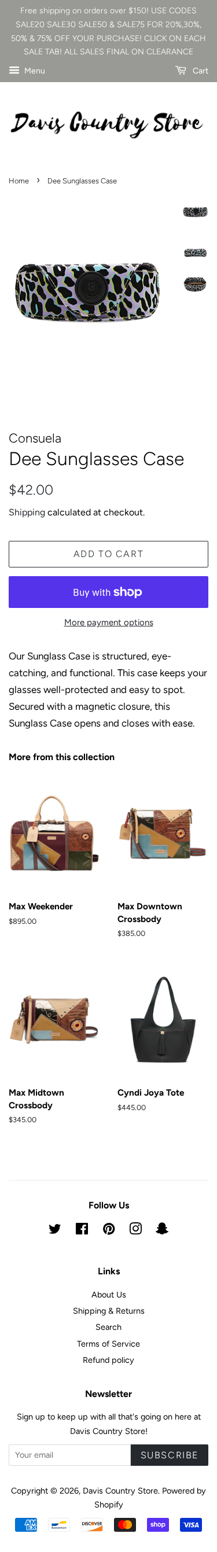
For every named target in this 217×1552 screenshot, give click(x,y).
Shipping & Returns (109, 1311)
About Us (108, 1294)
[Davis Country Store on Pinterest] (108, 1231)
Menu (34, 71)
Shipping (27, 512)
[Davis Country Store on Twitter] (55, 1231)
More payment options (108, 622)
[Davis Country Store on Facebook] (82, 1231)
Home (19, 180)
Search (108, 1327)
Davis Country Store (120, 1490)
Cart (199, 71)
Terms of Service (108, 1344)
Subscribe (169, 1455)
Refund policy (108, 1360)
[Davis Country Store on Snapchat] (162, 1231)
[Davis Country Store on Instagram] (135, 1231)
